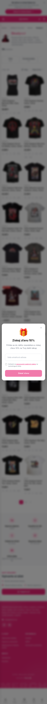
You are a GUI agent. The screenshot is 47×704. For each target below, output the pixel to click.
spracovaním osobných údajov (26, 364)
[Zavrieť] (41, 328)
